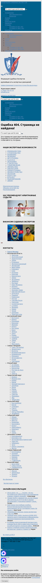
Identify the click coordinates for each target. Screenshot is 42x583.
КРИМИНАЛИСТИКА (14, 151)
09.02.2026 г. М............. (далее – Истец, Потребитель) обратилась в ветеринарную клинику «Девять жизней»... (22, 494)
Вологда (15, 351)
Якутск (14, 448)
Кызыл (14, 426)
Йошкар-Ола (16, 379)
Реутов (14, 299)
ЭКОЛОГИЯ (11, 174)
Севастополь (16, 466)
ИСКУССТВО (11, 175)
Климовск (15, 269)
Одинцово (15, 288)
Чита (13, 445)
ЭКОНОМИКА (12, 161)
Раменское (15, 297)
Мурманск (15, 356)
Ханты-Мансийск (18, 412)
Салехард (15, 406)
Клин (13, 271)
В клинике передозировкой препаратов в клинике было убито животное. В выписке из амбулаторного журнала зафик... (22, 524)
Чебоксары (15, 399)
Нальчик (15, 459)
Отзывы (8, 25)
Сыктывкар (16, 361)
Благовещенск (17, 436)
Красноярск (16, 424)
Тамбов (14, 339)
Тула (13, 342)
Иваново (15, 325)
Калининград (16, 354)
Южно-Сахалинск (18, 446)
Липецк (14, 332)
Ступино (15, 306)
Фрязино (15, 307)
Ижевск (14, 377)
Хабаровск (15, 443)
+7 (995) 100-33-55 (7, 90)
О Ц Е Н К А (11, 160)
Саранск (14, 392)
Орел (14, 333)
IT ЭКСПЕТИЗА (12, 163)
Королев (15, 274)
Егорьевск (15, 262)
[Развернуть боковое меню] (2, 242)
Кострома (15, 328)
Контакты (8, 30)
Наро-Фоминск (17, 285)
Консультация (10, 21)
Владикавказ (16, 452)
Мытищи (15, 283)
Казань (14, 380)
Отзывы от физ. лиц (16, 28)
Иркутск (14, 420)
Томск (14, 432)
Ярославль (16, 344)
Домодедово (17, 259)
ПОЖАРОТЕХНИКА (13, 170)
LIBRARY (10, 181)
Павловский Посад (18, 292)
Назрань (14, 457)
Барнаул (15, 419)
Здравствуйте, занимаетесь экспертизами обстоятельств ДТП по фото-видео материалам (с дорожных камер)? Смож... (22, 499)
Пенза (14, 387)
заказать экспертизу (8, 95)
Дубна (14, 260)
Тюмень (14, 410)
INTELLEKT (11, 177)
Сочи (13, 372)
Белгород (15, 318)
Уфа (13, 398)
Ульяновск (15, 396)
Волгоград (15, 366)
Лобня (14, 278)
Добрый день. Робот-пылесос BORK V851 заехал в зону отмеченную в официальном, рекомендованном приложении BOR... (23, 517)
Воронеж (15, 323)
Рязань (14, 335)
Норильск (15, 429)
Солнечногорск (17, 304)
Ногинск (14, 286)
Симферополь (17, 467)
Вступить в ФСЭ (9, 535)
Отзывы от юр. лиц (16, 27)
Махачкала (15, 455)
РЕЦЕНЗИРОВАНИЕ (14, 179)
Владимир (15, 321)
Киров (14, 382)
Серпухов (15, 302)
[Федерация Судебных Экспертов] (11, 75)
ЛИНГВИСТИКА (12, 167)
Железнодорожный (19, 264)
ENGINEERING (11, 154)
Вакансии (12, 16)
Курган (14, 405)
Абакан (14, 417)
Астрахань (15, 365)
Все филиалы (8, 479)
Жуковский (16, 265)
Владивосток (16, 438)
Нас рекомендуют (15, 14)
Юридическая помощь (11, 186)
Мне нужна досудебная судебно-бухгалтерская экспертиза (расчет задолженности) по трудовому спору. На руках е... (22, 507)
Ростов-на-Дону (17, 370)
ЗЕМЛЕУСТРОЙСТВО (14, 172)
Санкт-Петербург (18, 347)
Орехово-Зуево (17, 290)
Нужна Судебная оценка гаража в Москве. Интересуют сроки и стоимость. (22, 528)
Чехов (14, 311)
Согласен (5, 581)
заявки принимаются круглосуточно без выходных (19, 85)
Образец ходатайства (11, 188)
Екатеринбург (16, 403)
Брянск (14, 319)
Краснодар (15, 368)
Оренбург (15, 386)
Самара (14, 391)
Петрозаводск (17, 358)
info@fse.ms (5, 92)
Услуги (7, 18)
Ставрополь (16, 460)
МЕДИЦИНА (11, 156)
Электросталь (17, 314)
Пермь (14, 389)
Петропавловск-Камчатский (22, 439)
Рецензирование (9, 189)
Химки (14, 309)
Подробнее (36, 577)
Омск (13, 431)
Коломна (15, 272)
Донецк (14, 474)
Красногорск (16, 276)
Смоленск (15, 337)
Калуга (14, 326)
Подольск (15, 293)
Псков (14, 359)
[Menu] (2, 6)
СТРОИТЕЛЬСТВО (13, 153)
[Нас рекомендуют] (21, 208)
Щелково (15, 312)
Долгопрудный (17, 257)
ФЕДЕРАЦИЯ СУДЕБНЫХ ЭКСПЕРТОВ (14, 2)
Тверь (14, 340)
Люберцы (15, 281)
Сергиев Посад (17, 300)
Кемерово (15, 422)
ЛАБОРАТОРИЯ (12, 168)
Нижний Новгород (18, 384)
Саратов (15, 394)
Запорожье (16, 473)
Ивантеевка (16, 267)
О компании (9, 13)
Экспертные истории (11, 483)
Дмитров (15, 255)
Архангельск (16, 349)
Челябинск (15, 413)
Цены (7, 20)
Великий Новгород (18, 352)
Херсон (14, 471)
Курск (14, 330)
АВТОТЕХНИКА (12, 158)
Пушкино (15, 295)
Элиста (14, 373)
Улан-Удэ (15, 441)
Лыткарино (16, 279)
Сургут (14, 408)
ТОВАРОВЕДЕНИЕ (13, 165)
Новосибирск (16, 427)
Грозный (15, 453)
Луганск (14, 476)
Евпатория (15, 464)
